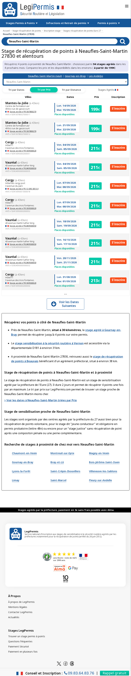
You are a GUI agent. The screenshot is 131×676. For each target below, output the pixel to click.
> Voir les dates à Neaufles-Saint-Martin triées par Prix (40, 400)
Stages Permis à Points (20, 23)
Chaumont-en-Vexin (24, 453)
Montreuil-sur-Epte (62, 453)
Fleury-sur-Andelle (100, 480)
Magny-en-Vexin (99, 453)
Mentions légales (17, 607)
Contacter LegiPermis (20, 612)
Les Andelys (96, 76)
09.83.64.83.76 (81, 673)
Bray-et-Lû (57, 462)
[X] (59, 663)
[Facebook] (65, 663)
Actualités (13, 617)
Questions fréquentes (20, 641)
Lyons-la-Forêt (21, 471)
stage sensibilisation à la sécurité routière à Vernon (49, 343)
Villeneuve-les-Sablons (103, 471)
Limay (15, 480)
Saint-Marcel (58, 480)
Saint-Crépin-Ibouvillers (65, 471)
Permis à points (108, 23)
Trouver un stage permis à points (26, 636)
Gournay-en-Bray (75, 76)
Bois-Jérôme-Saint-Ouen (104, 462)
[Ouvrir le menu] (127, 6)
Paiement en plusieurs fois (23, 651)
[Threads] (72, 663)
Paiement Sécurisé (18, 646)
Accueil (6, 30)
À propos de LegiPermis (21, 601)
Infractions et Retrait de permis (66, 23)
